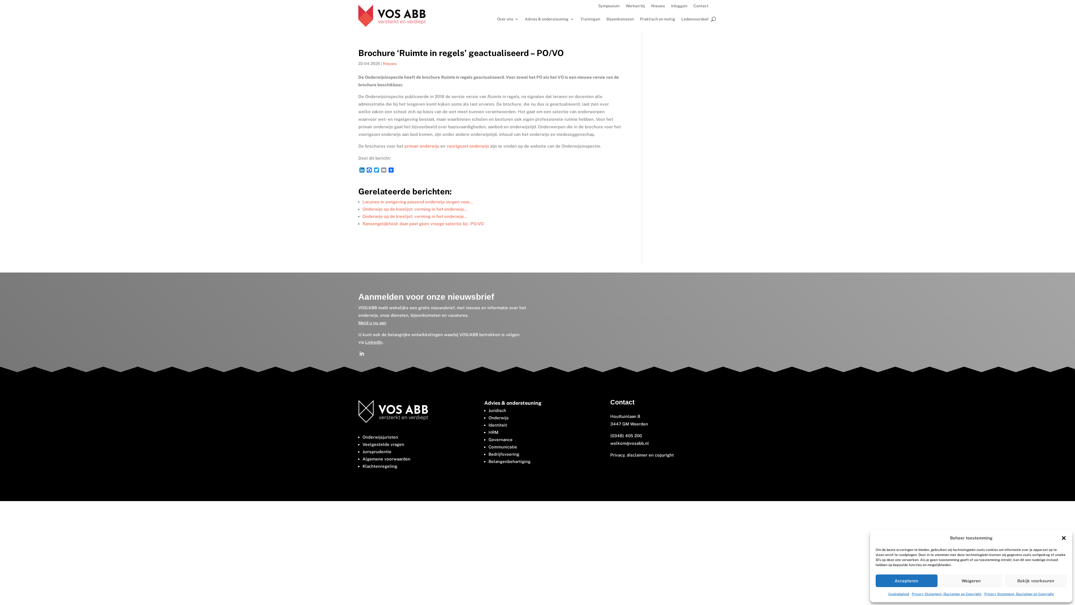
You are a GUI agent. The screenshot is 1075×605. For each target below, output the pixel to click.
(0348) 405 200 (626, 435)
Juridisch (497, 410)
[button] (1064, 538)
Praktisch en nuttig (657, 19)
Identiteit (498, 425)
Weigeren (971, 580)
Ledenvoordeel (695, 19)
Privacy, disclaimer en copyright (642, 455)
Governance (501, 439)
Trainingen (590, 19)
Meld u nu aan (372, 322)
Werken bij (635, 6)
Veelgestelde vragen (383, 444)
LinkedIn (373, 342)
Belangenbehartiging (510, 461)
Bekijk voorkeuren (1035, 580)
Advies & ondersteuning (547, 19)
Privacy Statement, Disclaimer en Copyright (946, 594)
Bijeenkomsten (620, 19)
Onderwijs (499, 417)
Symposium (609, 6)
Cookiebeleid (898, 594)
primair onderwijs (422, 146)
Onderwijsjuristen (380, 437)
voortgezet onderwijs (468, 146)
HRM (493, 432)
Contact (701, 6)
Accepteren (906, 580)
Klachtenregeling (380, 466)
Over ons (505, 19)
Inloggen (679, 6)
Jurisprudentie (377, 451)
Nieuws (658, 6)
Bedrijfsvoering (504, 454)
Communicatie (503, 447)
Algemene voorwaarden (386, 459)
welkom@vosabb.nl (629, 443)
